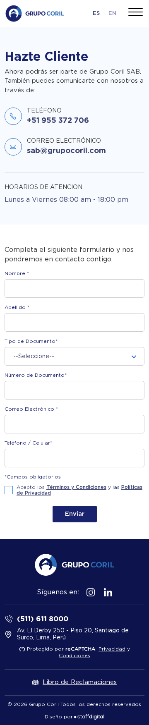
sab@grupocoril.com (66, 150)
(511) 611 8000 (42, 618)
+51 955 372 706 (58, 120)
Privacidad (112, 648)
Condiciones (74, 655)
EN (112, 13)
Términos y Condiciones (76, 487)
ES (96, 13)
